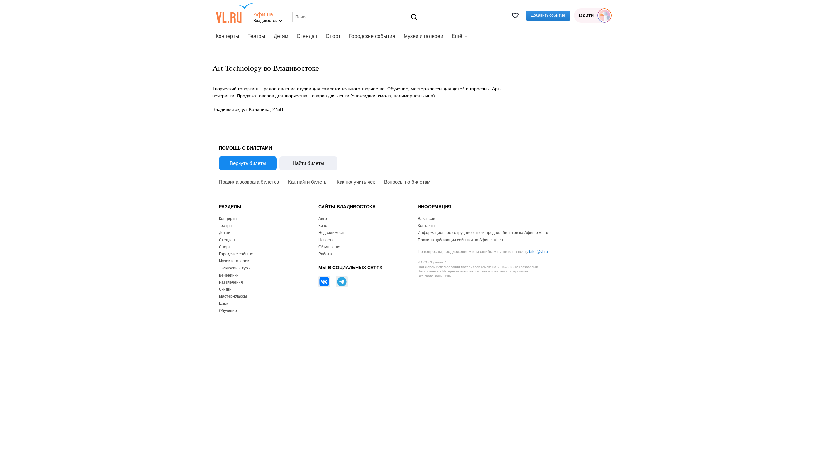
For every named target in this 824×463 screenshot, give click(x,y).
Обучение (228, 310)
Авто (322, 218)
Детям (281, 36)
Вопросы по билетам (407, 182)
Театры (256, 36)
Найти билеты (308, 163)
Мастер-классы (233, 296)
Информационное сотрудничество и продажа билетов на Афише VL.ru (483, 233)
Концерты (227, 36)
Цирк (223, 303)
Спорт (333, 36)
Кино (322, 225)
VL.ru (234, 13)
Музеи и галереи (423, 36)
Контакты (426, 225)
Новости (326, 240)
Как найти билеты (308, 182)
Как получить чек (356, 182)
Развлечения (231, 282)
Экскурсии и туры (235, 268)
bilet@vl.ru (538, 252)
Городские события (372, 36)
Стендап (307, 36)
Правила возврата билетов (249, 182)
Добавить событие (548, 15)
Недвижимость (331, 233)
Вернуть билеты (248, 163)
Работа (325, 254)
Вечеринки (229, 275)
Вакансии (426, 218)
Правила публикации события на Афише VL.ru (460, 240)
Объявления (330, 247)
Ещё (457, 36)
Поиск (414, 17)
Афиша (263, 14)
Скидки (225, 289)
